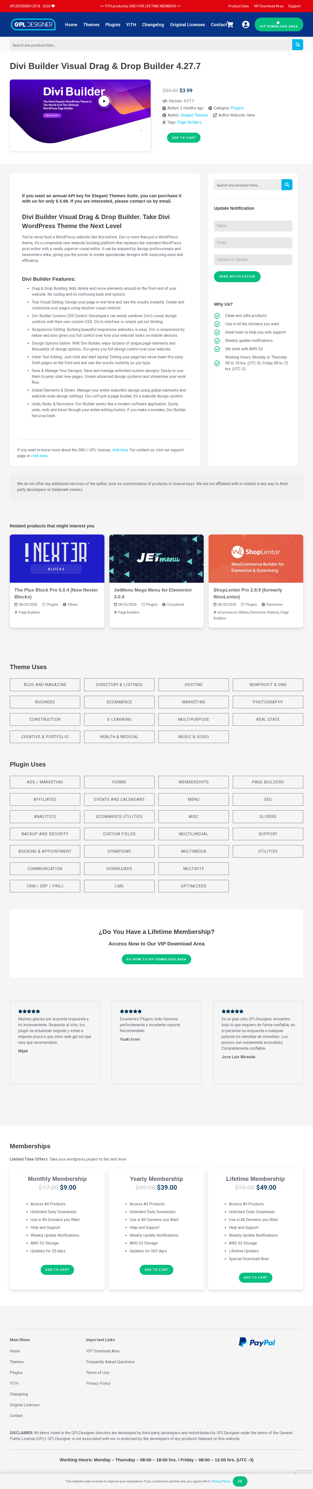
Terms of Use (97, 1372)
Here (250, 115)
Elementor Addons (264, 612)
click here (120, 450)
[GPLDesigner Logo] (33, 24)
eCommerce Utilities (233, 612)
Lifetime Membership (255, 1178)
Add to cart (184, 138)
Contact (16, 1415)
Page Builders (189, 122)
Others (72, 604)
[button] (57, 1270)
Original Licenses (25, 1405)
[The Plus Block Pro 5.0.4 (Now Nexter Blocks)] (57, 559)
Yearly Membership (156, 1178)
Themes (17, 1362)
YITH (14, 1383)
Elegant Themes (194, 115)
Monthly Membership (57, 1178)
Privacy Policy (98, 1383)
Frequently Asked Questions (110, 1362)
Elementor (275, 604)
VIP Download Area (102, 1351)
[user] (245, 24)
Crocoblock (175, 604)
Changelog (19, 1394)
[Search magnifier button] (297, 44)
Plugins (237, 108)
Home (15, 1351)
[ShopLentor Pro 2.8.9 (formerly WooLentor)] (256, 559)
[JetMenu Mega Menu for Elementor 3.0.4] (156, 559)
